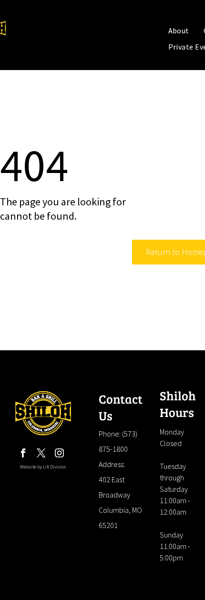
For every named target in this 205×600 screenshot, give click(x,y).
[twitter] (41, 454)
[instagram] (59, 454)
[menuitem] (178, 30)
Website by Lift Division (43, 467)
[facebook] (23, 454)
